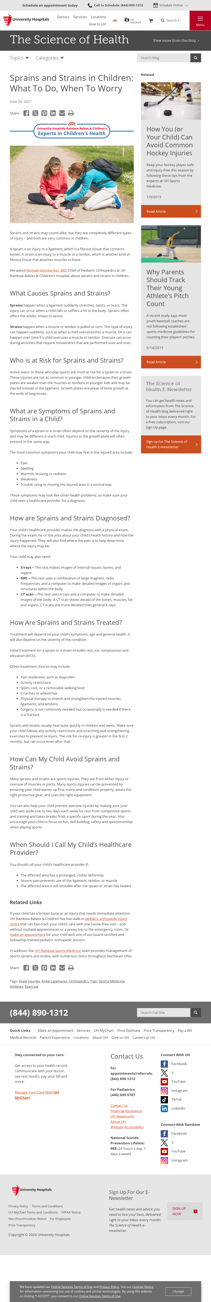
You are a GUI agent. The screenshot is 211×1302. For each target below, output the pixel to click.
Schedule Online (171, 5)
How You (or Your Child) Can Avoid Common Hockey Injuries (170, 141)
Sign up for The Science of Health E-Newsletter (166, 444)
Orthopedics (79, 981)
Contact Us (119, 1105)
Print (71, 113)
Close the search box (187, 20)
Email (62, 113)
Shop (151, 20)
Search (195, 57)
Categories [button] (47, 58)
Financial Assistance (126, 1111)
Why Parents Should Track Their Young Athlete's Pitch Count (168, 288)
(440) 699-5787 (122, 1094)
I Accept (178, 1291)
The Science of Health (69, 39)
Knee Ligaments (54, 981)
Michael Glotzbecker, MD (46, 270)
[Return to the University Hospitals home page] (26, 20)
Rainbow (115, 20)
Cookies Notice (142, 1287)
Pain (93, 981)
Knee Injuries (29, 981)
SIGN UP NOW (179, 1211)
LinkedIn (53, 113)
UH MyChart (135, 20)
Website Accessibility (127, 1127)
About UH (118, 1121)
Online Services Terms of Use (72, 1287)
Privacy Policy (109, 1287)
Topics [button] (16, 58)
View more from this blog (174, 40)
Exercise (31, 986)
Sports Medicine (112, 981)
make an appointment (27, 934)
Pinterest (44, 113)
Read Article (156, 211)
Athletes (16, 986)
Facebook (26, 113)
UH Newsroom (122, 1116)
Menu (200, 25)
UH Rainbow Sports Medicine (58, 950)
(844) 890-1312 (39, 1012)
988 (113, 1148)
